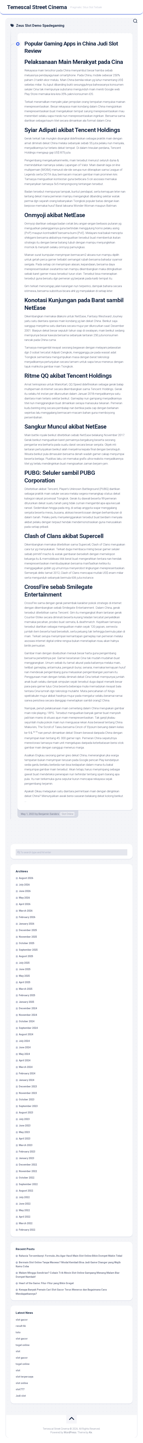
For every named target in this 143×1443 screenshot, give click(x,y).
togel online (22, 1345)
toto (18, 1332)
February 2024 (27, 1073)
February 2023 (27, 1151)
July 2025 (24, 962)
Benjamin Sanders (49, 814)
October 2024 (26, 1021)
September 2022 (28, 1184)
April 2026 (24, 904)
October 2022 (26, 1177)
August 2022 (26, 1190)
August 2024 (26, 1034)
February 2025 (27, 995)
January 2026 (26, 923)
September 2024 (28, 1028)
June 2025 (25, 969)
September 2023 (28, 1106)
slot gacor (22, 1319)
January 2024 (26, 1080)
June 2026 (25, 891)
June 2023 (25, 1125)
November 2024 (28, 1015)
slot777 (20, 1389)
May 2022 (24, 1210)
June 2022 (25, 1203)
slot (18, 1351)
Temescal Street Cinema (37, 7)
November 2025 (28, 936)
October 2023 (26, 1099)
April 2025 (24, 982)
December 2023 (28, 1086)
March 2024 (25, 1067)
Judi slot (21, 1395)
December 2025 (28, 930)
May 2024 (24, 1054)
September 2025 (28, 949)
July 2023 (24, 1119)
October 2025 (26, 943)
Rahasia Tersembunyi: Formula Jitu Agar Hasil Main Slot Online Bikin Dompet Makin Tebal (70, 1255)
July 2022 (24, 1197)
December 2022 (28, 1164)
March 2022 (25, 1223)
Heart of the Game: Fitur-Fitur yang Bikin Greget (46, 1283)
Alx (90, 1432)
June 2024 (25, 1047)
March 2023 (25, 1145)
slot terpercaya (24, 1376)
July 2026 (24, 884)
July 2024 (24, 1041)
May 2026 (24, 897)
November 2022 (28, 1171)
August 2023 (26, 1112)
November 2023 (28, 1093)
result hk (21, 1326)
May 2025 (24, 975)
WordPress (70, 1432)
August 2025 (26, 956)
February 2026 (27, 917)
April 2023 (24, 1138)
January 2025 (26, 1001)
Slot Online (67, 814)
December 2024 (28, 1008)
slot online (22, 1383)
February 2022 (27, 1229)
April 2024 (24, 1060)
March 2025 (25, 988)
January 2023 (26, 1158)
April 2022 (24, 1216)
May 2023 (24, 1132)
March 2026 (25, 910)
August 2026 (26, 878)
